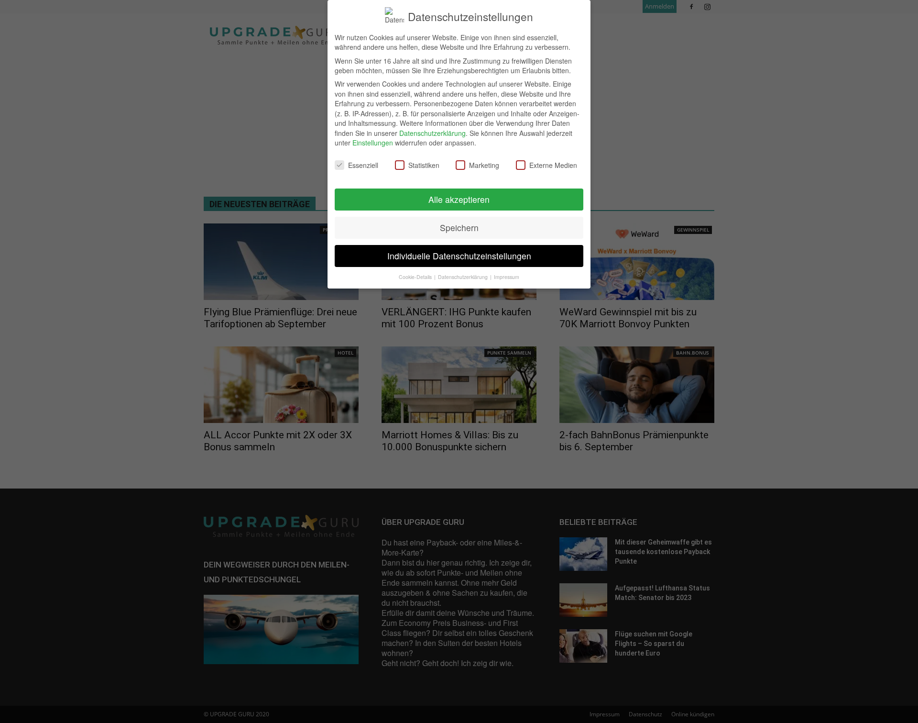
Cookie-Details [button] (416, 276)
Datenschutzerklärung (432, 133)
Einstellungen (372, 142)
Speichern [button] (459, 228)
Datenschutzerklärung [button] (463, 276)
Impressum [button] (506, 276)
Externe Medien (553, 165)
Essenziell (363, 165)
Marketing (484, 165)
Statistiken (423, 165)
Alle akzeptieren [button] (459, 199)
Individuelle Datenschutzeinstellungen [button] (459, 256)
